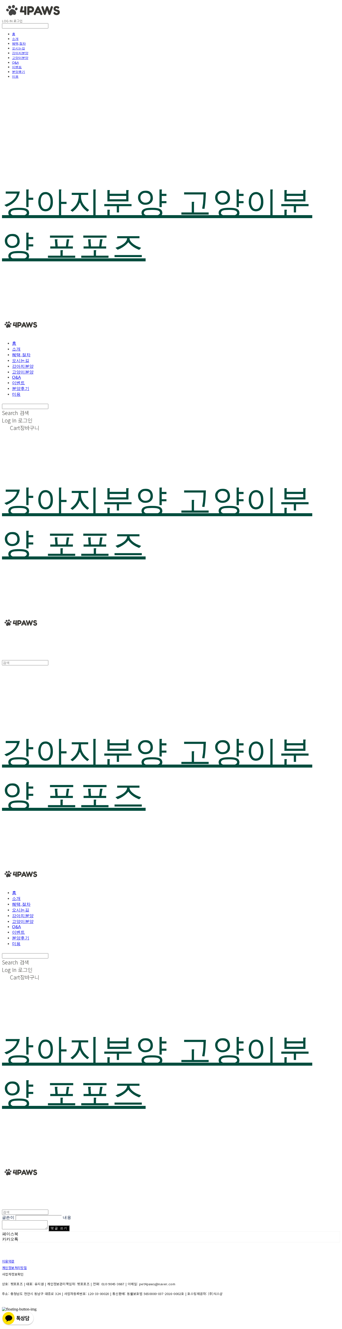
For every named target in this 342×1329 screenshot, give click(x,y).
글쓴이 (8, 1217)
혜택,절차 (19, 43)
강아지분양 (20, 53)
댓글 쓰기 (59, 1228)
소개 (15, 38)
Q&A (15, 62)
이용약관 (8, 1261)
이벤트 (17, 67)
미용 (15, 76)
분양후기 (18, 71)
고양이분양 (20, 57)
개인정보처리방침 (14, 1267)
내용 (67, 1217)
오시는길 (18, 48)
